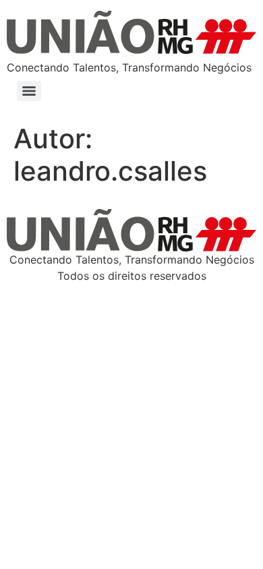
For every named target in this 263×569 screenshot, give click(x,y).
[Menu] (29, 91)
